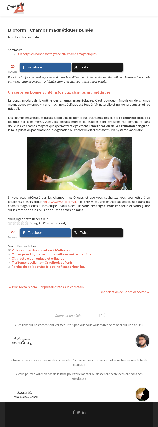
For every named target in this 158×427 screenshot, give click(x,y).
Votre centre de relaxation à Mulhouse (41, 250)
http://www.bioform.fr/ (61, 201)
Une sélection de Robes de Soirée (125, 292)
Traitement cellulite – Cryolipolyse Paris (42, 262)
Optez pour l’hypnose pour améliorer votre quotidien (52, 254)
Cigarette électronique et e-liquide (38, 258)
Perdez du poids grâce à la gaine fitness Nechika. (48, 266)
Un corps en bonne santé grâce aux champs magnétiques (57, 54)
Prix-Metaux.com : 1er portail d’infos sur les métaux (46, 287)
